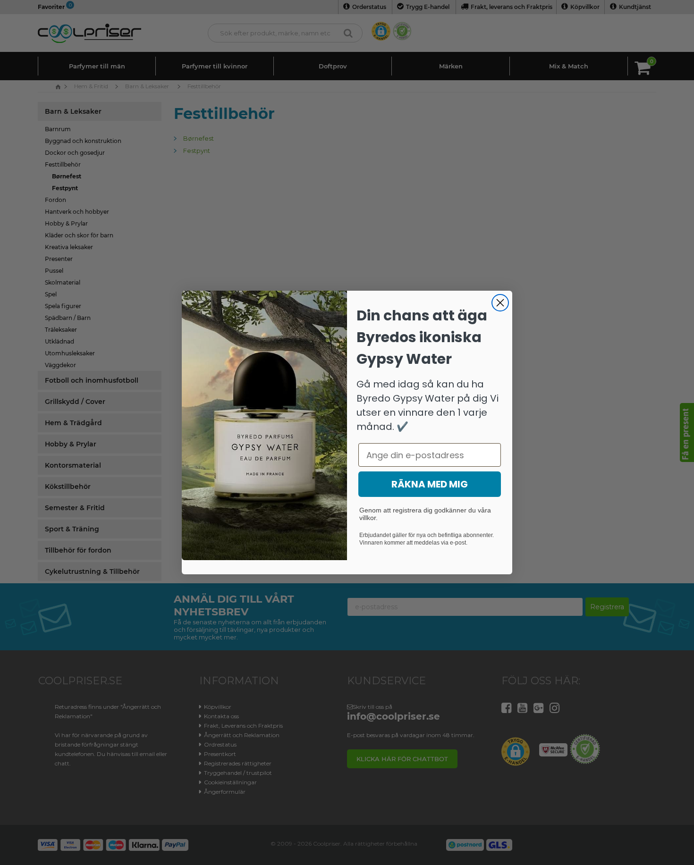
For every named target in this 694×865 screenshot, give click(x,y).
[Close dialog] (500, 302)
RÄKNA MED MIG (429, 484)
